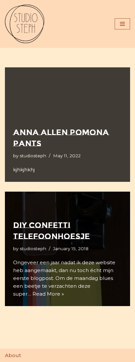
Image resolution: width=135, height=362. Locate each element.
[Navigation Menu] (122, 23)
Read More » (48, 294)
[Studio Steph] (24, 24)
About (13, 355)
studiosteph (33, 155)
